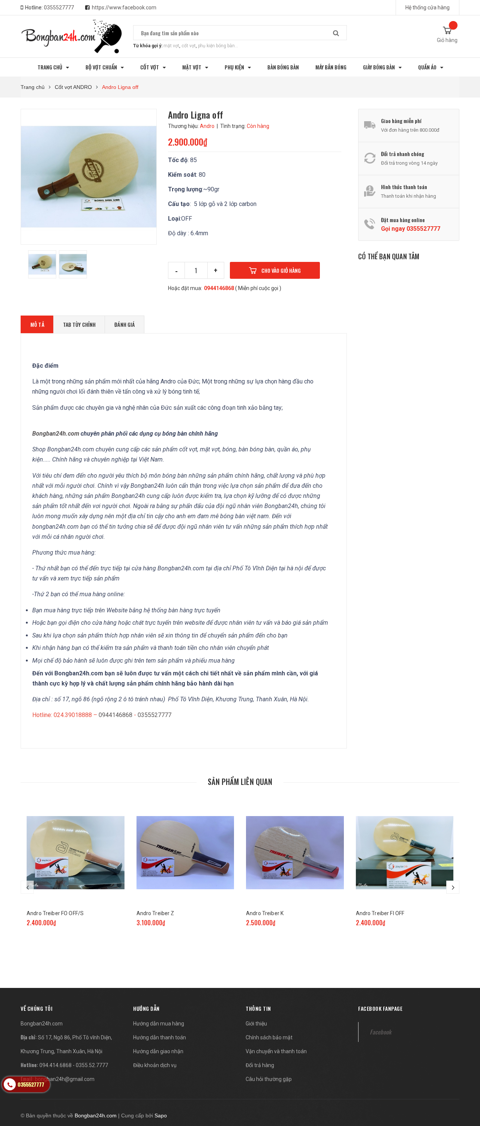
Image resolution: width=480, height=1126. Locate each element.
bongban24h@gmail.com (64, 1079)
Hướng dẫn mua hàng (158, 1024)
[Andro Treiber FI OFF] (405, 852)
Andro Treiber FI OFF (380, 913)
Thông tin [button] (258, 1008)
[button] (36, 1008)
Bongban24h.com (42, 1024)
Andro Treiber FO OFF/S (55, 913)
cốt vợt (189, 45)
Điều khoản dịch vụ (155, 1065)
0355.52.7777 (92, 1065)
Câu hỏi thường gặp (269, 1079)
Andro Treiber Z (155, 913)
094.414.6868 (55, 1065)
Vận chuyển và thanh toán (276, 1051)
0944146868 (219, 288)
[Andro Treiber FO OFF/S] (75, 852)
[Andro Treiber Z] (185, 852)
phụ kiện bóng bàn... (218, 45)
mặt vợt (171, 45)
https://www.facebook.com (124, 8)
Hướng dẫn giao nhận (158, 1051)
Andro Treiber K (265, 913)
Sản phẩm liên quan (240, 781)
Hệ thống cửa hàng (427, 8)
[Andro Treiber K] (295, 852)
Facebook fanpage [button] (380, 1008)
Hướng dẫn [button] (146, 1008)
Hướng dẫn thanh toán (159, 1037)
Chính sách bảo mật (269, 1037)
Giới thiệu (256, 1024)
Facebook (380, 1031)
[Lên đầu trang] (466, 1080)
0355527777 (59, 8)
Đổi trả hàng (260, 1065)
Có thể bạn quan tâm (388, 256)
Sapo (160, 1115)
